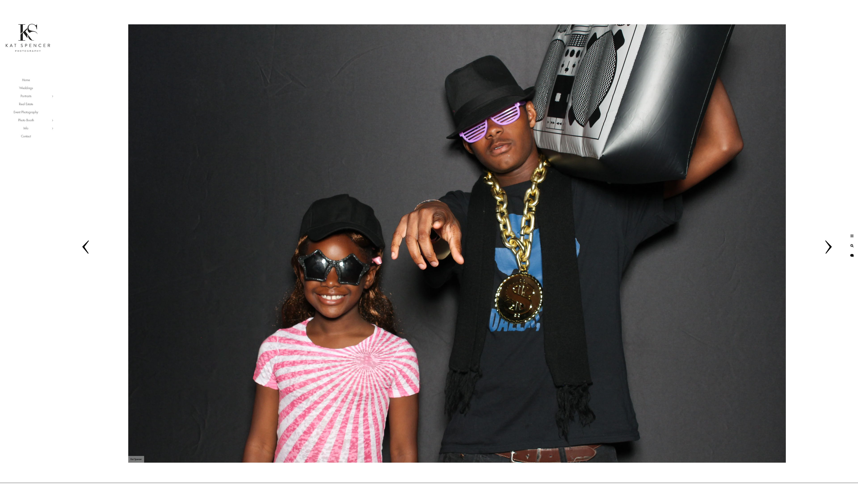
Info (25, 128)
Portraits (26, 96)
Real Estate (26, 104)
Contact (26, 136)
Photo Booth (26, 120)
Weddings (26, 88)
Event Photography (26, 112)
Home (26, 80)
